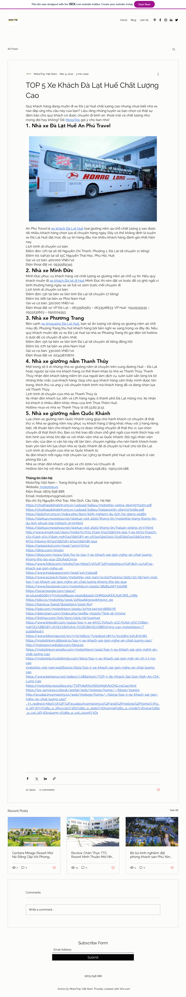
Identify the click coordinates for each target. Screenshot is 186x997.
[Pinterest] (155, 20)
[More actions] (158, 74)
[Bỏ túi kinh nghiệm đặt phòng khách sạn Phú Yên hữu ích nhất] (152, 831)
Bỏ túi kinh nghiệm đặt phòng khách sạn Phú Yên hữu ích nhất (150, 855)
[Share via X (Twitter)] (36, 778)
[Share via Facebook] (27, 778)
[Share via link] (54, 778)
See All (174, 810)
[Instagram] (165, 20)
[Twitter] (176, 20)
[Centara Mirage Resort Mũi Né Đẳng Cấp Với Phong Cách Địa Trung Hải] (34, 831)
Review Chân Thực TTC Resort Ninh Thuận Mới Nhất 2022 (93, 855)
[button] (173, 49)
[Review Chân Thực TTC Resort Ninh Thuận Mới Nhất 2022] (93, 831)
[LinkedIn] (171, 20)
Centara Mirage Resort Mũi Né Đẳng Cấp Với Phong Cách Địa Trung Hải (32, 855)
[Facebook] (160, 20)
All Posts (13, 48)
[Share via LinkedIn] (45, 778)
